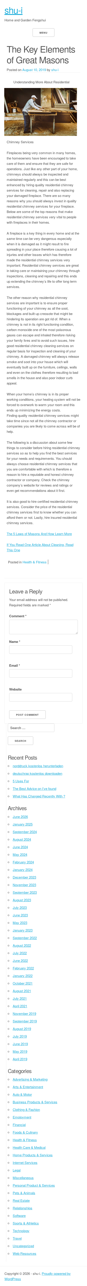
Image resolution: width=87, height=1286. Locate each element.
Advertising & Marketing (30, 1079)
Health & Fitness (35, 562)
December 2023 (24, 877)
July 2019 (20, 1036)
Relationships (22, 1208)
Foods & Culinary (25, 1132)
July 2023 (20, 907)
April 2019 (20, 1059)
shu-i (13, 9)
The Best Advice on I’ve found (34, 788)
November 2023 (24, 884)
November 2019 (24, 1013)
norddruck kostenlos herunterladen (38, 765)
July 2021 (20, 998)
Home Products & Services (33, 1155)
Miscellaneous (23, 1177)
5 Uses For (21, 781)
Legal (17, 1170)
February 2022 (23, 968)
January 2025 (23, 824)
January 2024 (23, 869)
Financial (19, 1124)
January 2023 (23, 930)
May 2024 (20, 854)
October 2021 (23, 983)
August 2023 (22, 900)
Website (15, 689)
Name (14, 641)
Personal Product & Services (34, 1185)
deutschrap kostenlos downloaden (37, 773)
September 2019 (25, 1021)
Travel (17, 1238)
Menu (43, 32)
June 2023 (20, 915)
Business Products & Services (35, 1102)
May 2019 (20, 1051)
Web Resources (24, 1253)
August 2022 (22, 945)
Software (19, 1215)
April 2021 (20, 1006)
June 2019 (20, 1043)
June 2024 (20, 846)
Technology (21, 1230)
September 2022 (25, 937)
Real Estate (21, 1200)
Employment (22, 1117)
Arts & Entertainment (28, 1086)
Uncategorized (23, 1245)
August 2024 (22, 839)
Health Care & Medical (29, 1147)
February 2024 (23, 862)
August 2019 (22, 1028)
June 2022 (20, 960)
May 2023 (20, 922)
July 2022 (20, 953)
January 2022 (23, 975)
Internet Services (25, 1162)
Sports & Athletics (26, 1223)
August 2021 (22, 990)
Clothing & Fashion (26, 1109)
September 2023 (25, 892)
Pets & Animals (24, 1192)
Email (14, 665)
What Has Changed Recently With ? (39, 796)
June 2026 (20, 816)
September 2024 (25, 831)
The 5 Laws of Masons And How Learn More (39, 533)
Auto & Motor (22, 1094)
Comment (18, 615)
